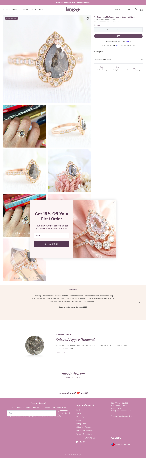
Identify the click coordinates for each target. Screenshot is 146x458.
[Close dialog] (114, 202)
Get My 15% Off (51, 244)
